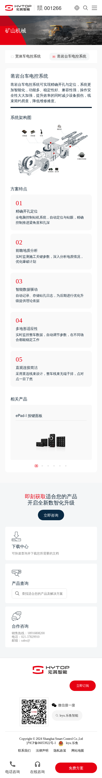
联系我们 (24, 750)
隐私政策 (60, 750)
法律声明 (42, 750)
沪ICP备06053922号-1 (41, 743)
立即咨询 (51, 515)
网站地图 (77, 750)
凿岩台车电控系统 (71, 56)
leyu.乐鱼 (72, 743)
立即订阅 (82, 686)
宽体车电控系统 (28, 56)
